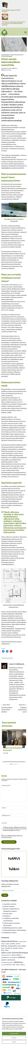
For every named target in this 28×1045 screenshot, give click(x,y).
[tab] (10, 764)
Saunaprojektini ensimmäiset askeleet (6, 708)
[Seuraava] (23, 746)
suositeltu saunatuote (7, 962)
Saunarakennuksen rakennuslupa (14, 930)
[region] (14, 1030)
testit (17, 964)
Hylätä (14, 1042)
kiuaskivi (15, 948)
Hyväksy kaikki (14, 1033)
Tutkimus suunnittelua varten (22, 708)
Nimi (4, 808)
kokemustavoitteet (7, 658)
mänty (7, 950)
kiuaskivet (8, 948)
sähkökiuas (18, 962)
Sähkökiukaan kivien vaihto (12, 928)
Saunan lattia (7, 913)
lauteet (21, 948)
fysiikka (12, 943)
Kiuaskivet (6, 916)
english (7, 943)
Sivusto (4, 823)
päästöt (3, 960)
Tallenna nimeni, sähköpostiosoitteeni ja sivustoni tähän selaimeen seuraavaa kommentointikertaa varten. (15, 829)
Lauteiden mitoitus (9, 904)
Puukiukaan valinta (9, 932)
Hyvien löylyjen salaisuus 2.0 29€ (11, 10)
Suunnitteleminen (6, 56)
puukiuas (21, 957)
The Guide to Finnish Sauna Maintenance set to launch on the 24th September (13, 22)
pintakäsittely (13, 957)
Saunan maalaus (8, 906)
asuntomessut (22, 941)
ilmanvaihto (12, 946)
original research (6, 955)
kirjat (23, 946)
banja (3, 943)
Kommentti (6, 785)
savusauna (11, 960)
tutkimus (22, 964)
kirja (19, 946)
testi (13, 965)
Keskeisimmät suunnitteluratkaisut (12, 54)
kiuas (3, 948)
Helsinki (18, 943)
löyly (2, 950)
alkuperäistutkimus (9, 941)
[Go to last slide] (4, 746)
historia (4, 946)
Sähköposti (6, 815)
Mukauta (14, 1037)
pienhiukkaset (5, 957)
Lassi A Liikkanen (12, 68)
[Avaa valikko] (25, 32)
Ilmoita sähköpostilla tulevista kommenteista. (11, 836)
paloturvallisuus (16, 955)
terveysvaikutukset (6, 964)
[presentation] (14, 737)
